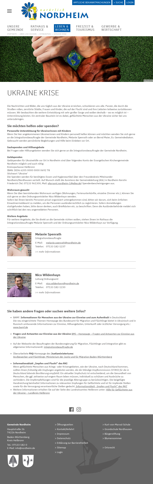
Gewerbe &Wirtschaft (111, 28)
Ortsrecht (110, 447)
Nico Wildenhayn (47, 275)
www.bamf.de (20, 327)
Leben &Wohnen (62, 28)
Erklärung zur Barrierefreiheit (72, 442)
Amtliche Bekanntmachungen (91, 2)
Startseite (12, 34)
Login (129, 2)
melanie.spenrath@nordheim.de (63, 242)
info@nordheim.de (25, 448)
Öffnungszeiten (65, 424)
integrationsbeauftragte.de (58, 346)
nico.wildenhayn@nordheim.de (62, 283)
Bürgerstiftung (112, 433)
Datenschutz (64, 438)
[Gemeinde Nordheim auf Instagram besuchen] (80, 410)
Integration (45, 34)
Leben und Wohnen (28, 34)
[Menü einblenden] (9, 11)
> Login (59, 452)
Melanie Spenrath (48, 234)
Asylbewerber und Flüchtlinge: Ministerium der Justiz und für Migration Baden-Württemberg (62, 356)
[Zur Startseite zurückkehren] (54, 3)
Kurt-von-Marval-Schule (117, 424)
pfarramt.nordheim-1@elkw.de (64, 183)
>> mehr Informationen (47, 251)
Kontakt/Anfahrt (65, 429)
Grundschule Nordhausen (118, 429)
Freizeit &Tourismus (85, 28)
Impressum (63, 433)
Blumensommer (113, 438)
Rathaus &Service (39, 28)
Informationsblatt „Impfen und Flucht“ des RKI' (101, 386)
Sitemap (61, 447)
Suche (119, 2)
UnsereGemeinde (15, 28)
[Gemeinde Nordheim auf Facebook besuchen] (72, 410)
